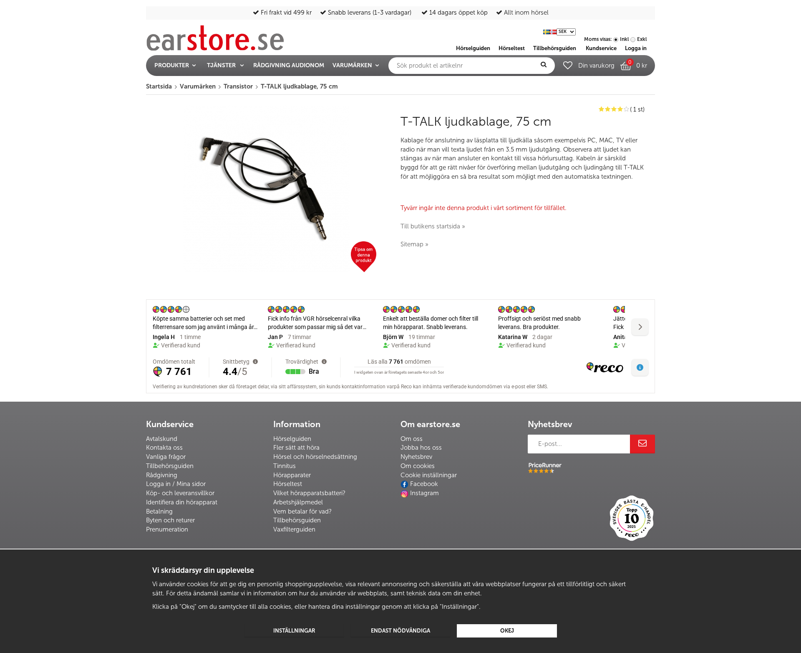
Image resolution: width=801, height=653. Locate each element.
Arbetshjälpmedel (298, 502)
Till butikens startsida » (432, 226)
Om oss (411, 439)
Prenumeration (167, 529)
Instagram (424, 493)
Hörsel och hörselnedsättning (315, 457)
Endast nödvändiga (400, 631)
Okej (507, 631)
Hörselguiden (292, 439)
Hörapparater (292, 475)
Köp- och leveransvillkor (180, 493)
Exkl (642, 39)
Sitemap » (414, 244)
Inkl (624, 39)
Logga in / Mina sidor (176, 484)
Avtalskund (161, 439)
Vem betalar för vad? (302, 511)
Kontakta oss (164, 447)
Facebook (424, 484)
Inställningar (294, 631)
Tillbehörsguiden (170, 466)
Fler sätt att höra (296, 447)
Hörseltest (287, 484)
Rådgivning (161, 475)
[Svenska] (546, 31)
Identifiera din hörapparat (181, 502)
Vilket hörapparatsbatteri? (309, 493)
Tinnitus (284, 466)
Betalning (159, 511)
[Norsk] (553, 31)
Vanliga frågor (166, 457)
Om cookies (417, 466)
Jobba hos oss (421, 447)
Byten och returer (170, 520)
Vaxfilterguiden (294, 529)
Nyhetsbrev (416, 457)
